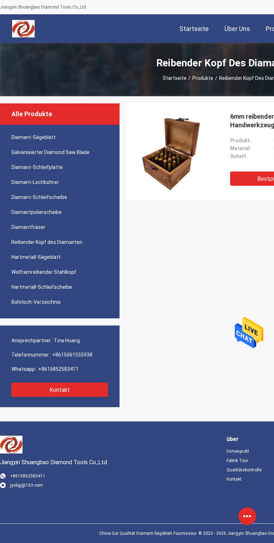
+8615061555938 (72, 355)
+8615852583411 (58, 369)
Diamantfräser (28, 227)
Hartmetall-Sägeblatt (36, 257)
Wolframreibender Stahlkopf (43, 272)
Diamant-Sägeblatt (33, 137)
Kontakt (60, 389)
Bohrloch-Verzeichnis (36, 302)
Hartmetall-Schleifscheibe (41, 287)
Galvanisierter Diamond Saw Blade (50, 152)
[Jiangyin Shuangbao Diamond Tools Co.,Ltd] (23, 28)
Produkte (202, 78)
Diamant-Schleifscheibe (39, 197)
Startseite (175, 78)
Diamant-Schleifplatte (37, 167)
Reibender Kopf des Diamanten (46, 242)
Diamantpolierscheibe (36, 212)
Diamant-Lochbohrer (35, 182)
